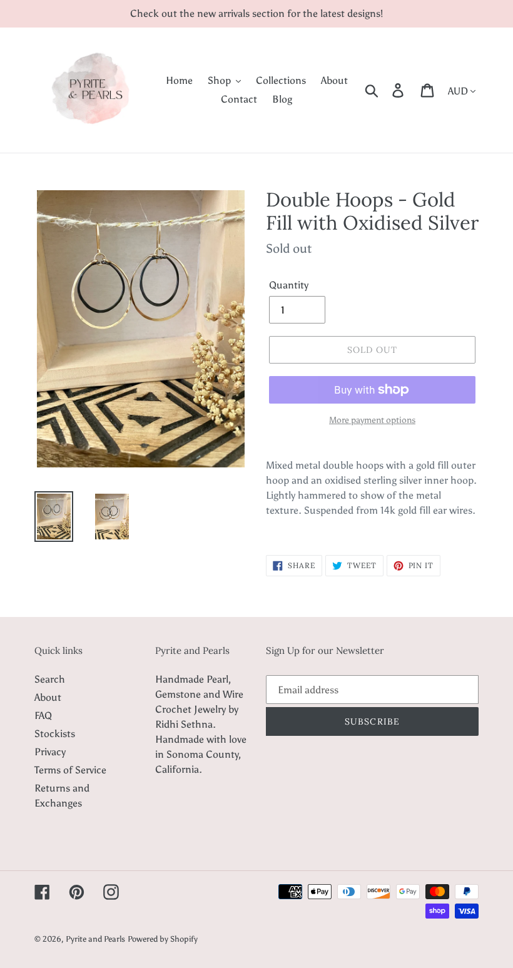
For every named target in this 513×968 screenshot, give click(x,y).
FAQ (43, 715)
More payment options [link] (372, 420)
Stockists (54, 734)
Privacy (50, 752)
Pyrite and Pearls (95, 939)
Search (49, 679)
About (47, 697)
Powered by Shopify (163, 939)
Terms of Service (70, 770)
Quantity (288, 285)
